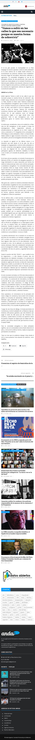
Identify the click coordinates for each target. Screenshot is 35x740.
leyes (3, 610)
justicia (24, 605)
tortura (17, 619)
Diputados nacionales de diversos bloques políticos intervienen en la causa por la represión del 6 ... (20, 682)
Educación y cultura (15, 389)
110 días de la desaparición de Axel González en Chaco (20, 699)
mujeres (22, 612)
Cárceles (4, 389)
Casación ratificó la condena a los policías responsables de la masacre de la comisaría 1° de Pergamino (17, 503)
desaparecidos (19, 600)
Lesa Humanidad (14, 450)
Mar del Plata (22, 610)
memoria (15, 612)
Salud (29, 617)
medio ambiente (6, 612)
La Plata (19, 607)
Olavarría (4, 615)
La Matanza (12, 607)
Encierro (23, 389)
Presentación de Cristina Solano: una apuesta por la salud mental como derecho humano (21, 673)
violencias (30, 619)
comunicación (10, 597)
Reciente (4, 667)
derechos (29, 597)
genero (11, 602)
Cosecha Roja (7, 720)
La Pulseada (7, 716)
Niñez (28, 612)
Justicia (7, 450)
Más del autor (21, 384)
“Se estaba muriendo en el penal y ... (20, 376)
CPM (3, 21)
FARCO (6, 718)
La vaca (6, 725)
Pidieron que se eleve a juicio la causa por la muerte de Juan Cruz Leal (21, 690)
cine (3, 597)
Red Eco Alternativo (9, 730)
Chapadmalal (24, 595)
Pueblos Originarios (7, 617)
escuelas (4, 602)
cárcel (22, 597)
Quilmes (17, 617)
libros (9, 610)
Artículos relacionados (9, 384)
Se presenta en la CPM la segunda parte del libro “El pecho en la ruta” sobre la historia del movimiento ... (17, 441)
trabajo (23, 619)
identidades (25, 602)
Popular (11, 667)
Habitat (17, 602)
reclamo (24, 617)
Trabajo (6, 21)
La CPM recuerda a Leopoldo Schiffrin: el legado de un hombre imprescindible (15, 533)
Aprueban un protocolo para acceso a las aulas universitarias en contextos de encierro (17, 410)
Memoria (21, 450)
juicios (18, 605)
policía (17, 615)
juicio (13, 605)
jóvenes (4, 607)
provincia (24, 615)
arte (3, 595)
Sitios (11, 619)
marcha (15, 610)
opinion (12, 615)
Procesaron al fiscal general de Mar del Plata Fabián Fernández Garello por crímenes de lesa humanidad (16, 559)
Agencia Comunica (9, 727)
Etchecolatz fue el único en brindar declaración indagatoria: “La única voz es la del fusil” (16, 472)
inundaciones (6, 605)
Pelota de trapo (8, 713)
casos (17, 595)
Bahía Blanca (10, 595)
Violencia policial (13, 21)
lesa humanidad (28, 607)
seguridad (5, 619)
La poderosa (7, 723)
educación (28, 600)
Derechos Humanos (7, 600)
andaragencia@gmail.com (9, 662)
